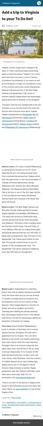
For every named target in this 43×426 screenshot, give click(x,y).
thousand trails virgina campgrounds (21, 405)
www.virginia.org (22, 389)
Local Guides (21, 402)
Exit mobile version (21, 423)
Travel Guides (16, 398)
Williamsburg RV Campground (17, 127)
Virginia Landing (26, 124)
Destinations (11, 402)
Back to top (37, 416)
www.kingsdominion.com (25, 378)
